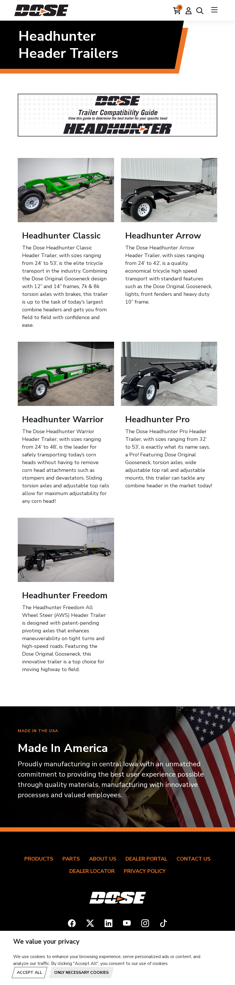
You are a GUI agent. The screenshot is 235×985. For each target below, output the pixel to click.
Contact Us (194, 858)
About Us (102, 858)
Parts (71, 858)
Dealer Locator (92, 871)
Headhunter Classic (61, 236)
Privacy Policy (145, 871)
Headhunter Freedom (64, 595)
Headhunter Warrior (62, 419)
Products (38, 858)
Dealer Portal (146, 858)
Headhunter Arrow (163, 236)
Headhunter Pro (157, 419)
